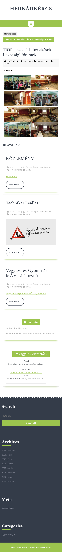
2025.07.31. (15, 167)
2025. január (7, 477)
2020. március (8, 481)
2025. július (7, 459)
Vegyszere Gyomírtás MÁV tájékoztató (26, 293)
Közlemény (11, 176)
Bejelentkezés (8, 508)
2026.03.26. (15, 284)
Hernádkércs (31, 8)
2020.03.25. (12, 61)
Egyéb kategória (9, 534)
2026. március (8, 450)
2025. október (8, 455)
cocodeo (28, 61)
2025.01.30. (15, 212)
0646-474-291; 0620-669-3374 (26, 372)
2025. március (8, 472)
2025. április (7, 468)
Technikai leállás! (23, 203)
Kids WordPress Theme (23, 547)
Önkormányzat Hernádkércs (38, 167)
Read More (15, 185)
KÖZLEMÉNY (20, 158)
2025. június (7, 464)
